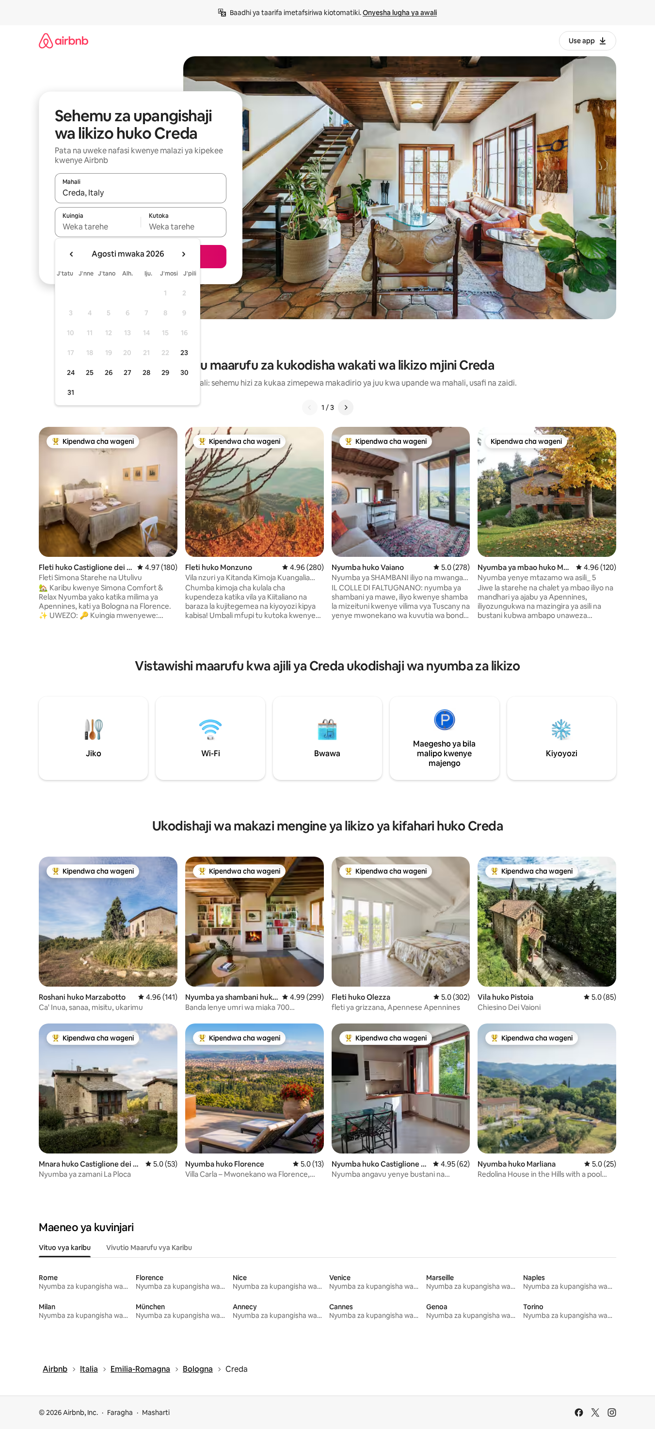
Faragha (120, 1412)
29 (165, 372)
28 (146, 372)
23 (184, 352)
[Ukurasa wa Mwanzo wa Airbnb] (63, 40)
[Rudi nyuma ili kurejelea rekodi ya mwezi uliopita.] (72, 254)
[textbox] (98, 226)
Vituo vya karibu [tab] (65, 1247)
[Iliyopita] (310, 407)
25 (90, 372)
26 (108, 372)
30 (184, 372)
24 (71, 372)
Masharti (156, 1412)
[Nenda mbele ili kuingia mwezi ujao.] (183, 254)
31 (70, 392)
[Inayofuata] (345, 407)
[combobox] (141, 192)
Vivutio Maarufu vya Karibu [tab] (149, 1247)
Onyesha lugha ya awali (400, 12)
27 (127, 372)
